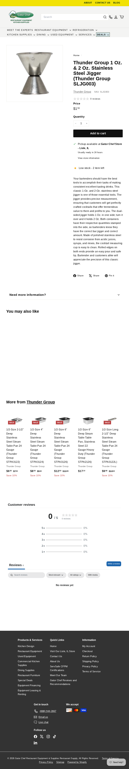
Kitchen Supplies (20, 34)
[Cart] (122, 17)
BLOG (116, 3)
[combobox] (75, 17)
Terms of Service (91, 671)
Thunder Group (82, 91)
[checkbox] (93, 575)
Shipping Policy (90, 661)
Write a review (114, 564)
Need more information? (27, 294)
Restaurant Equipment (52, 30)
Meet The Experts (20, 30)
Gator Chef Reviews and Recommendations (63, 682)
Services (85, 34)
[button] (64, 528)
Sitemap (60, 762)
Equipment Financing (29, 685)
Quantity (78, 116)
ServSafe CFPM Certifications (59, 668)
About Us (55, 661)
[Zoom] (34, 73)
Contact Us (56, 656)
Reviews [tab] (16, 565)
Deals (102, 34)
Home (76, 55)
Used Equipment (63, 34)
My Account (88, 646)
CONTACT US (102, 3)
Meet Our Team (58, 675)
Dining (42, 34)
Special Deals (25, 680)
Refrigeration (84, 30)
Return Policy (89, 656)
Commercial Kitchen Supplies (29, 663)
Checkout (87, 651)
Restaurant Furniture (29, 675)
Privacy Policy (90, 666)
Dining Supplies (26, 670)
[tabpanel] (64, 596)
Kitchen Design (26, 646)
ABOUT (88, 3)
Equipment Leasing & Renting (29, 692)
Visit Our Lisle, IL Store (62, 651)
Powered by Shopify (77, 762)
